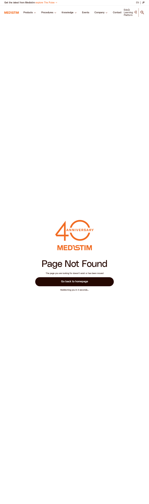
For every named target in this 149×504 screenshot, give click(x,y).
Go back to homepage (74, 281)
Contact (117, 12)
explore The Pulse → (46, 2)
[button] (29, 12)
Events (85, 12)
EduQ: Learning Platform (128, 12)
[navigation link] (11, 12)
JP (143, 2)
